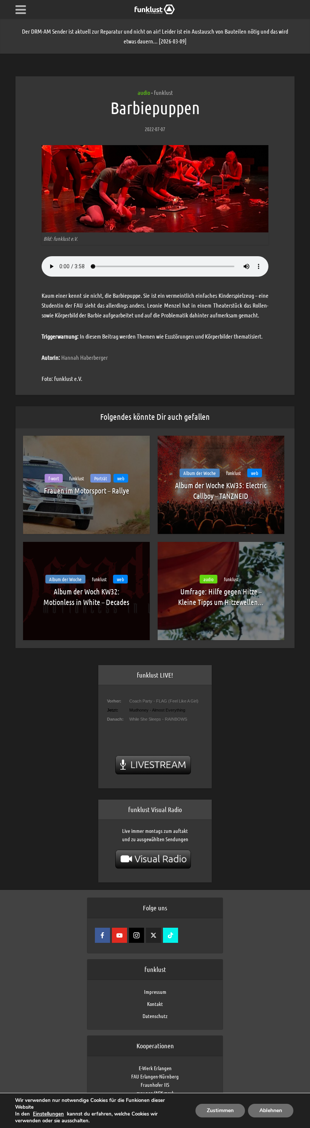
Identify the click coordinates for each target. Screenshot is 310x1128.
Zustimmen (220, 1110)
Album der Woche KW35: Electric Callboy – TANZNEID (221, 490)
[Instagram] (136, 935)
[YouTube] (119, 935)
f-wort (53, 478)
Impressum (155, 991)
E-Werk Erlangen (155, 1068)
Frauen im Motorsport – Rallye (86, 490)
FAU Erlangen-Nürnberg (155, 1076)
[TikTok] (170, 935)
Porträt (100, 478)
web (120, 478)
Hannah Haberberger (84, 357)
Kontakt (155, 1003)
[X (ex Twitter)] (153, 935)
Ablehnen (270, 1110)
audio (144, 92)
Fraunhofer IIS (155, 1084)
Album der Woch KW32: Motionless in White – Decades (86, 597)
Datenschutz (155, 1015)
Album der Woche (199, 473)
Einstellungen (48, 1114)
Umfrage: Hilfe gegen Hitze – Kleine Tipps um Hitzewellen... (221, 597)
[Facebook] (102, 935)
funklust (163, 92)
